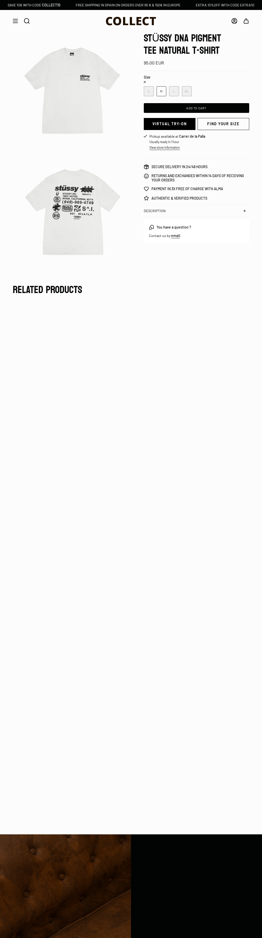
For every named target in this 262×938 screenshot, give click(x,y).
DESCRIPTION (155, 211)
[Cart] (246, 21)
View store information (164, 147)
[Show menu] (15, 21)
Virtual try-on (169, 124)
